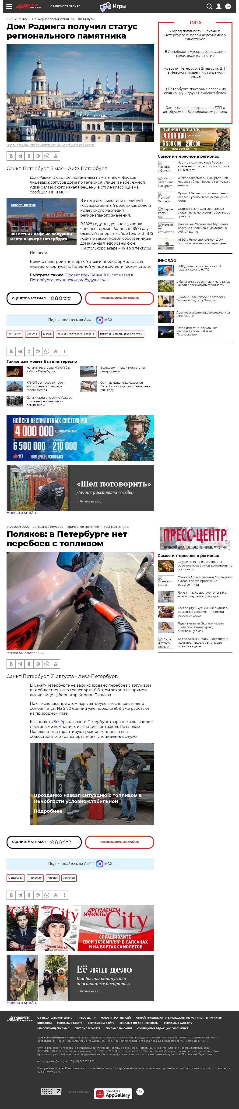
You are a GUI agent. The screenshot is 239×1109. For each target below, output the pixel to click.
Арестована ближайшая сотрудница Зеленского (203, 314)
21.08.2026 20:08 (18, 526)
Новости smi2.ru (22, 512)
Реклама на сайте (101, 1023)
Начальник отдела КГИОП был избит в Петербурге (49, 369)
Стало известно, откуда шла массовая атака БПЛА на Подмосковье (197, 331)
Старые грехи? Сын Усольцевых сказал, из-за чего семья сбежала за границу (204, 212)
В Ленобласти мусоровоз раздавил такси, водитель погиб (195, 54)
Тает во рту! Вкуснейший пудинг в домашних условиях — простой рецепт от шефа (203, 611)
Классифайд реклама (53, 1028)
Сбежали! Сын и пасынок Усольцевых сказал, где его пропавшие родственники (205, 580)
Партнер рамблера (78, 1091)
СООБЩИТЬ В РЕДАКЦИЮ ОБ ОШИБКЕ (162, 1028)
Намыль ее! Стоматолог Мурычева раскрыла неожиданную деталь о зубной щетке (203, 227)
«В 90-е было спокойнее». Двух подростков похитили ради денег (202, 241)
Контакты (44, 1023)
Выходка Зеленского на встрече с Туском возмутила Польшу (201, 299)
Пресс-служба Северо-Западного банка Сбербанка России (50, 145)
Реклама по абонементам (139, 1023)
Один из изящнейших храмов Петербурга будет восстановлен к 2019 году (125, 386)
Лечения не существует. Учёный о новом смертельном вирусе (202, 594)
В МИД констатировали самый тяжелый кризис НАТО (198, 268)
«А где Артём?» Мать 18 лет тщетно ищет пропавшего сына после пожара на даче (203, 642)
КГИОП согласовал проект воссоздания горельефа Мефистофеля (46, 386)
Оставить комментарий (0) (119, 298)
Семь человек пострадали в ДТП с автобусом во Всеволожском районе (195, 110)
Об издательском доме (54, 1017)
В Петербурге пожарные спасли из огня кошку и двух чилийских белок (195, 91)
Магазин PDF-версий (116, 1017)
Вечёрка (61, 722)
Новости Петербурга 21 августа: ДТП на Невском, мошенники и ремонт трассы (195, 72)
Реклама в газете (69, 1023)
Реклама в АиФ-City (178, 1023)
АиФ (41, 653)
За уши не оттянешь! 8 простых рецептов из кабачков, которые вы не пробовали (205, 565)
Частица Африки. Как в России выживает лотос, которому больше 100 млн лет (203, 166)
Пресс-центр (86, 1017)
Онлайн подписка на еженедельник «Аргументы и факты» (179, 1017)
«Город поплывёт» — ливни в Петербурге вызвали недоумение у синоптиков (195, 35)
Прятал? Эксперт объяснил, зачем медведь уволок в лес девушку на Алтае (203, 197)
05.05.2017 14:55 (17, 19)
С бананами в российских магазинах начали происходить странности (203, 283)
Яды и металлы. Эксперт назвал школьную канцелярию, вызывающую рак (201, 627)
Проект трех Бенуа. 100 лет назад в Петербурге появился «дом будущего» (81, 277)
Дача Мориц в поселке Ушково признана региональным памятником (49, 401)
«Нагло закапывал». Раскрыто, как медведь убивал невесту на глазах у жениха (204, 181)
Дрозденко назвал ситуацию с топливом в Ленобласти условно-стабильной (88, 798)
